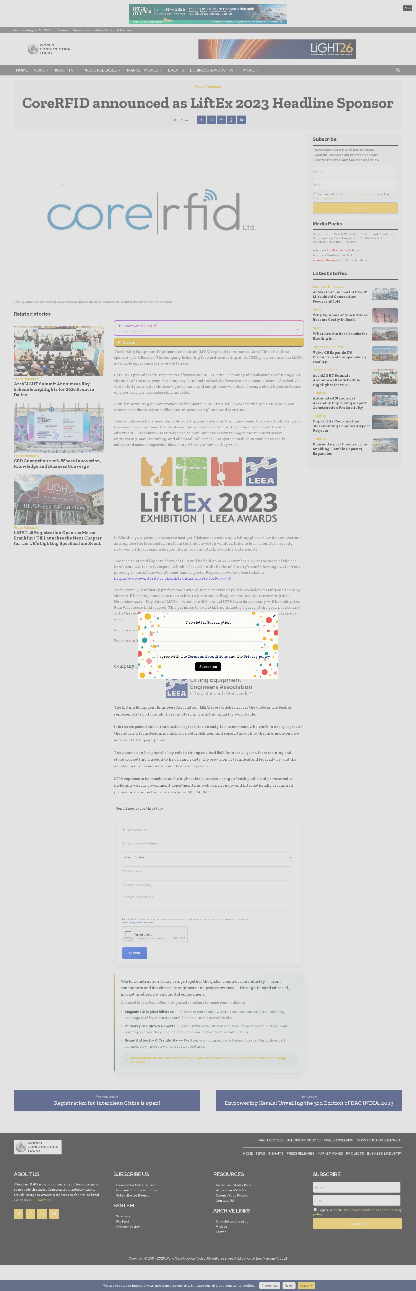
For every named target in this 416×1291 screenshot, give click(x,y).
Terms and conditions (208, 656)
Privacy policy (257, 656)
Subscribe (208, 666)
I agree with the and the (213, 656)
